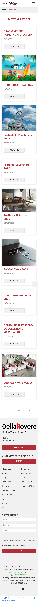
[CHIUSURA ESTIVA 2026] (19, 68)
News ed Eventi (15, 10)
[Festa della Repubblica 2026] (19, 118)
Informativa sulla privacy (9, 536)
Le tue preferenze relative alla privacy (16, 597)
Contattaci (19, 447)
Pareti (4, 499)
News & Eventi (27, 473)
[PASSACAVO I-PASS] (19, 252)
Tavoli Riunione (8, 490)
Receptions (7, 495)
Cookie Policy (26, 482)
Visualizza (14, 46)
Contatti (24, 477)
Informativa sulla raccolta (8, 600)
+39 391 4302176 (20, 575)
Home (4, 10)
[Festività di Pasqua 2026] (19, 200)
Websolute (17, 589)
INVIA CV (19, 461)
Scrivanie (6, 473)
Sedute (5, 503)
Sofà (4, 507)
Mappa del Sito (27, 486)
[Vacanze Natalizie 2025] (19, 366)
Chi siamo (25, 469)
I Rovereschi (7, 469)
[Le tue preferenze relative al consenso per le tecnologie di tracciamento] (34, 598)
